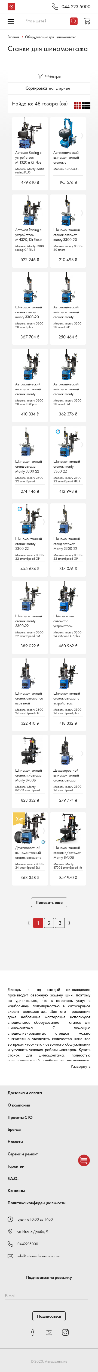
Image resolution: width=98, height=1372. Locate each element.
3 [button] (60, 923)
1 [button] (38, 923)
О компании (19, 1105)
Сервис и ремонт (23, 1154)
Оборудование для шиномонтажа (50, 36)
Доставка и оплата (25, 1093)
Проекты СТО (20, 1117)
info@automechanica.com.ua (38, 1255)
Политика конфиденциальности (36, 1203)
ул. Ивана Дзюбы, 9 (32, 1231)
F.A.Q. (13, 1178)
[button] (28, 923)
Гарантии (16, 1166)
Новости (15, 1141)
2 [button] (49, 923)
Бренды (14, 1129)
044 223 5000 (76, 7)
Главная (14, 36)
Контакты (16, 1190)
